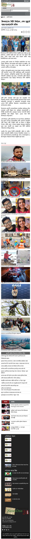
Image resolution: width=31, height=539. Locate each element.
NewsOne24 (23, 535)
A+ (29, 32)
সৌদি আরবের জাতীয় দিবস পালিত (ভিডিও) (10, 378)
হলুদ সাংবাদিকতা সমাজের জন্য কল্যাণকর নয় (11, 392)
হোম (4, 17)
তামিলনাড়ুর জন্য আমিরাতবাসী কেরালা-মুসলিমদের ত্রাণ (13, 356)
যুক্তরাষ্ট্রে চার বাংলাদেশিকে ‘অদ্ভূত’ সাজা (10, 395)
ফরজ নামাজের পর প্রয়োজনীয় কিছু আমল (20, 483)
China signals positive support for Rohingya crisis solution (20, 405)
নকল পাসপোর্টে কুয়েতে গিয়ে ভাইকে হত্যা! (10, 389)
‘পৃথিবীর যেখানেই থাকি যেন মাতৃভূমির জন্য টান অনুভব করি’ (14, 383)
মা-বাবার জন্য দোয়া (16, 499)
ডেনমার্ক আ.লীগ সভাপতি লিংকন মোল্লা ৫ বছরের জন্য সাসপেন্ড (15, 363)
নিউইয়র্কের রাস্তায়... (5, 358)
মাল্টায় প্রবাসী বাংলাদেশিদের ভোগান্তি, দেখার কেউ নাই (13, 368)
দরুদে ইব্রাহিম (15, 494)
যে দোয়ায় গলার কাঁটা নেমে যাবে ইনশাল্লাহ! (20, 473)
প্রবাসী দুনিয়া (9, 17)
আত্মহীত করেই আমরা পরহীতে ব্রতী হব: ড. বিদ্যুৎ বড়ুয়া (13, 380)
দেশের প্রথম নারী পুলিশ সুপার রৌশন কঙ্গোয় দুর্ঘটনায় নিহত (14, 375)
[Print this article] (21, 32)
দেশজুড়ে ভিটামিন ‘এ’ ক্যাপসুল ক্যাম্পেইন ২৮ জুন (18, 428)
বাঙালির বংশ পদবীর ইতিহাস (17, 488)
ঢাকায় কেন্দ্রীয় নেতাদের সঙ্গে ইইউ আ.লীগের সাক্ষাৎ (12, 366)
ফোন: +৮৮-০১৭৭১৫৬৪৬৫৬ (7, 520)
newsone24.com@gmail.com (9, 521)
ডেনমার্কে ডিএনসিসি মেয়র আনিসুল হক (9, 385)
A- (23, 32)
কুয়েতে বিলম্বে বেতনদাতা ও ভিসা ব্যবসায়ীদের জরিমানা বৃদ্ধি (14, 361)
